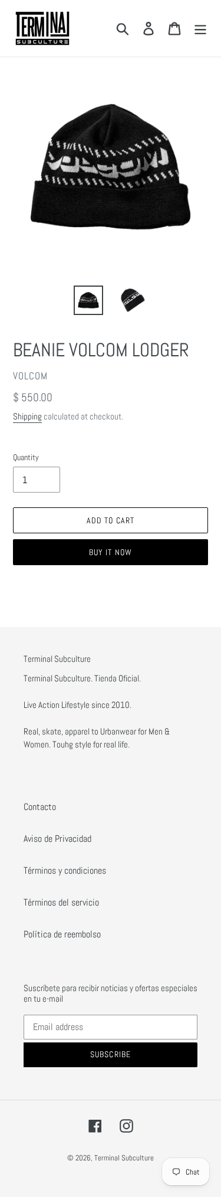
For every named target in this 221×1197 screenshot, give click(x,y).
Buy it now (110, 552)
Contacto (40, 807)
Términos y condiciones (65, 870)
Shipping (27, 416)
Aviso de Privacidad (57, 838)
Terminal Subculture (124, 1158)
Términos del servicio (61, 902)
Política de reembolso (62, 934)
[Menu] (200, 28)
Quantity (26, 457)
